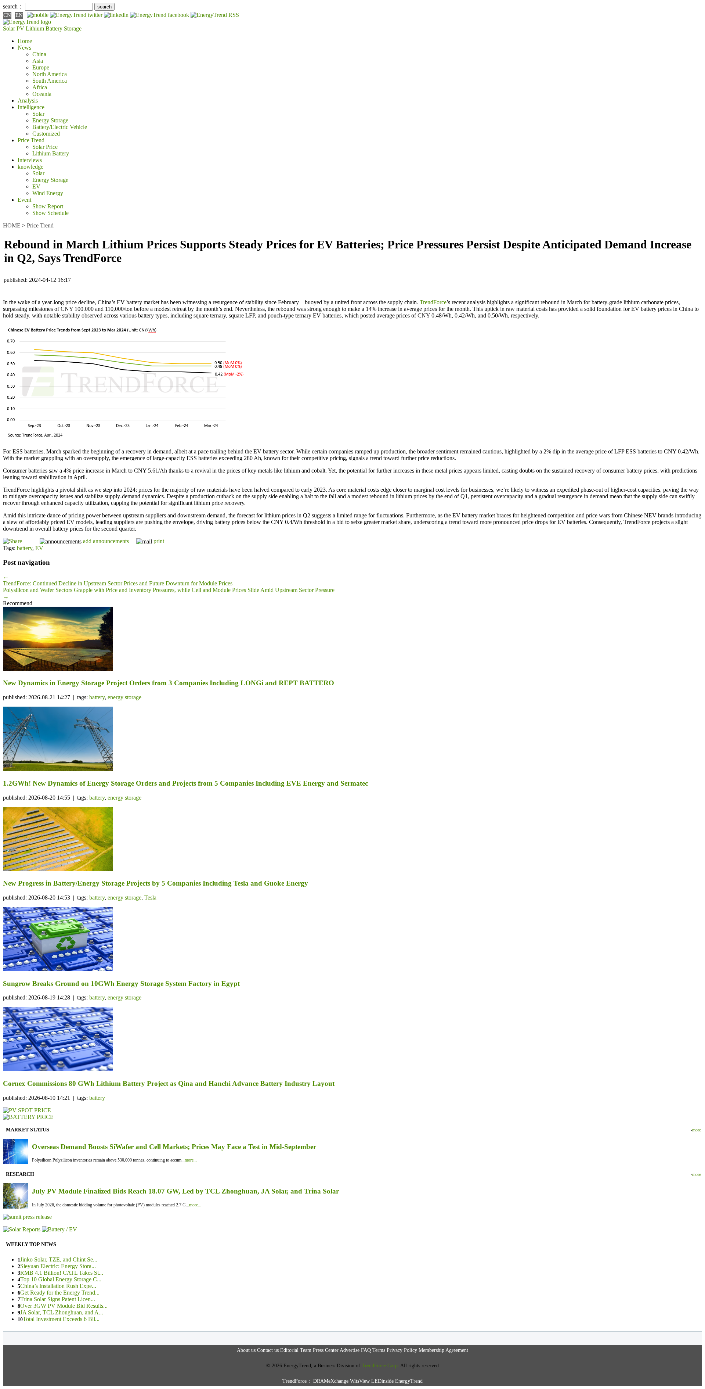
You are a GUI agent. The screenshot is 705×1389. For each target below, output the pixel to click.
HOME (12, 225)
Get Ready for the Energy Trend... (60, 1292)
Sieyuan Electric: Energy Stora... (58, 1266)
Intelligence (31, 107)
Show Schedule (50, 213)
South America (49, 81)
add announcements (106, 541)
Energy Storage (50, 120)
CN (7, 15)
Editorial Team (295, 1350)
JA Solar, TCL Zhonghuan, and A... (61, 1312)
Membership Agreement (443, 1350)
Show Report (47, 206)
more (696, 1130)
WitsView (360, 1381)
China (39, 54)
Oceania (41, 94)
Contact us (268, 1350)
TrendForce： (297, 1381)
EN (19, 15)
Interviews (30, 160)
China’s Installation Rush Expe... (58, 1286)
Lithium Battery (44, 28)
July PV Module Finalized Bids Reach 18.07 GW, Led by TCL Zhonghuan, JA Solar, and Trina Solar (185, 1191)
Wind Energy (47, 193)
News (24, 47)
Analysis (28, 100)
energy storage (124, 697)
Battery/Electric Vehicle (59, 127)
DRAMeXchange (330, 1381)
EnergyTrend (409, 1381)
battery (24, 548)
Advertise (349, 1350)
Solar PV (13, 28)
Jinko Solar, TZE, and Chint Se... (58, 1259)
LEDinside (382, 1381)
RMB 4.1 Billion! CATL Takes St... (61, 1273)
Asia (37, 61)
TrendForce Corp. (380, 1365)
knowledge (30, 167)
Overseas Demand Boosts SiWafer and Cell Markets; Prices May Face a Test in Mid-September (174, 1147)
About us (246, 1350)
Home (25, 41)
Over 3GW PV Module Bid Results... (64, 1306)
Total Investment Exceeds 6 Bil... (61, 1319)
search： (13, 6)
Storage (73, 28)
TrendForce (433, 302)
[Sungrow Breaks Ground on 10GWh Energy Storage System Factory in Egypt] (352, 940)
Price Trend (31, 140)
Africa (39, 87)
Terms (378, 1350)
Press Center (326, 1350)
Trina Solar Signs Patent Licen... (57, 1299)
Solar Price (45, 147)
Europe (40, 67)
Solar (38, 114)
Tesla (150, 897)
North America (49, 74)
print (158, 541)
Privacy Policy (402, 1350)
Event (24, 200)
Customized (46, 133)
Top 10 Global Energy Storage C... (60, 1279)
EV (36, 186)
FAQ (366, 1350)
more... (191, 1160)
